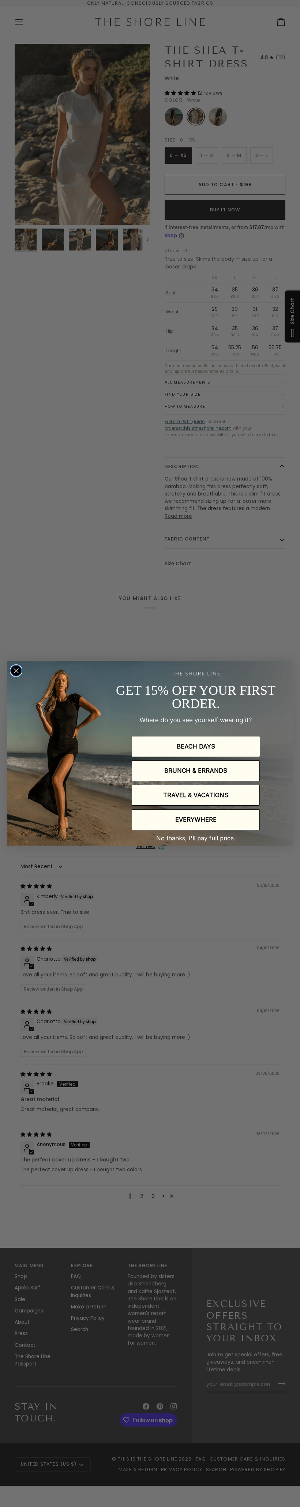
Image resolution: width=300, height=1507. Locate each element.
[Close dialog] (16, 670)
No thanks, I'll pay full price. (195, 838)
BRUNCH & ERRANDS (195, 770)
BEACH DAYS (196, 746)
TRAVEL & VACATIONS (195, 795)
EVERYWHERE (196, 819)
